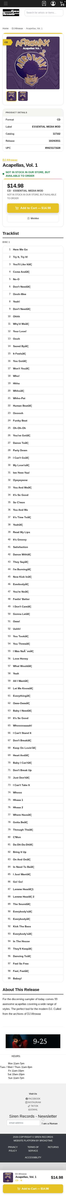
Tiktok (34, 1106)
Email (34, 1109)
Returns (53, 1147)
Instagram (34, 1102)
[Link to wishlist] (44, 4)
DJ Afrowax (17, 28)
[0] (62, 4)
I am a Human (50, 1123)
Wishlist (35, 218)
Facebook (34, 1098)
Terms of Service (33, 1149)
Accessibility (33, 1157)
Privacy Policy (13, 1149)
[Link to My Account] (53, 4)
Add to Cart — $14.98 (35, 208)
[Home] (11, 12)
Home (6, 28)
